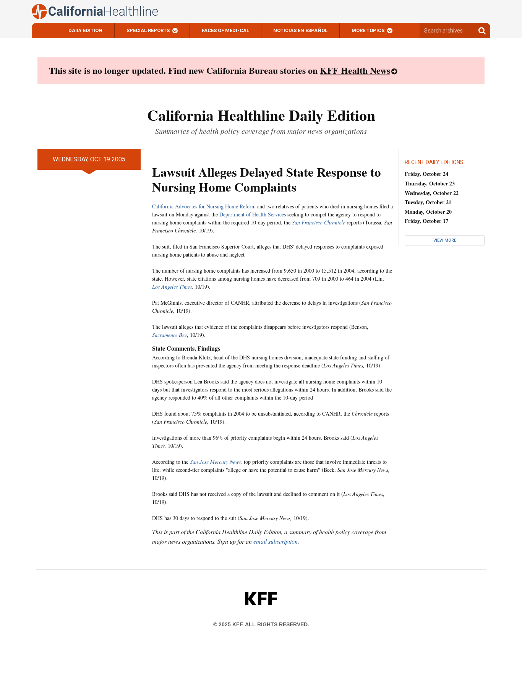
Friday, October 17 (426, 221)
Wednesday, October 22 (432, 193)
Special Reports (148, 30)
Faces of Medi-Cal (225, 30)
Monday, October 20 (428, 212)
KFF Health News (355, 70)
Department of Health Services (252, 214)
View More (444, 240)
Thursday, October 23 (430, 183)
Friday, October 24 (426, 174)
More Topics (368, 30)
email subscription (275, 541)
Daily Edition (85, 30)
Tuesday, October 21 (428, 202)
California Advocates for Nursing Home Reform (204, 206)
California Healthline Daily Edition (261, 115)
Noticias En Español (300, 30)
